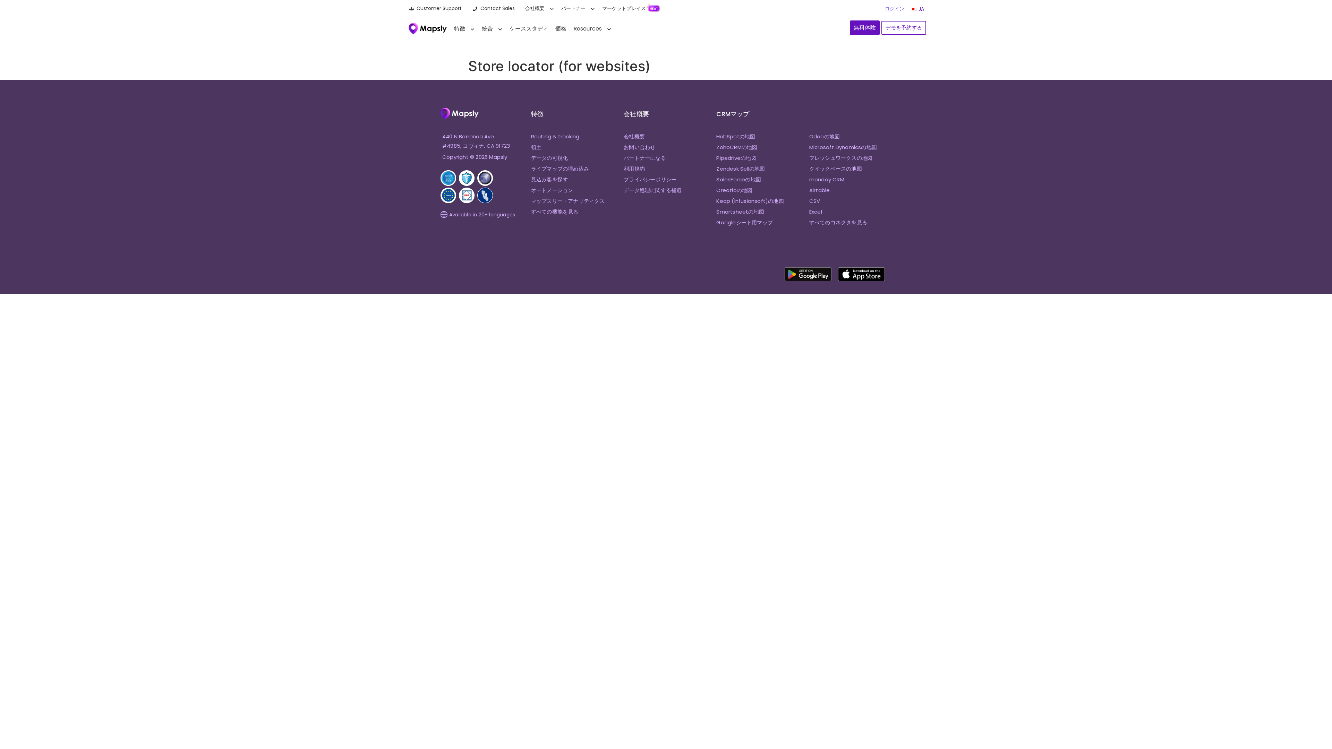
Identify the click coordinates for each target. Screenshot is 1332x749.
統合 (487, 29)
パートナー (573, 8)
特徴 (459, 29)
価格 (560, 29)
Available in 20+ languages (482, 214)
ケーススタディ (529, 29)
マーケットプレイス (624, 8)
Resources (587, 29)
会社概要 (535, 8)
